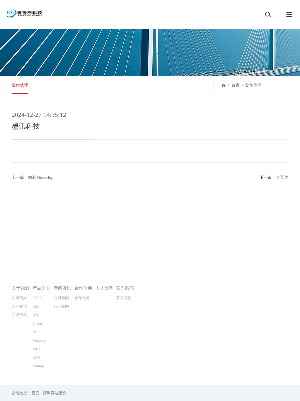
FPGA (37, 298)
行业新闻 (61, 306)
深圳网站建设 (54, 393)
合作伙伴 (20, 85)
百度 (35, 393)
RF (35, 332)
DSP (36, 306)
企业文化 (19, 306)
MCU (37, 349)
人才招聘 (104, 287)
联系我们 (125, 287)
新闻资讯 (62, 287)
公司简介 (19, 298)
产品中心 (41, 287)
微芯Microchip (40, 177)
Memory (39, 340)
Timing (38, 366)
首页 (235, 85)
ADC (36, 315)
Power (37, 323)
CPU (36, 357)
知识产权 (19, 315)
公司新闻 (61, 298)
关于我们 (20, 287)
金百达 (282, 177)
